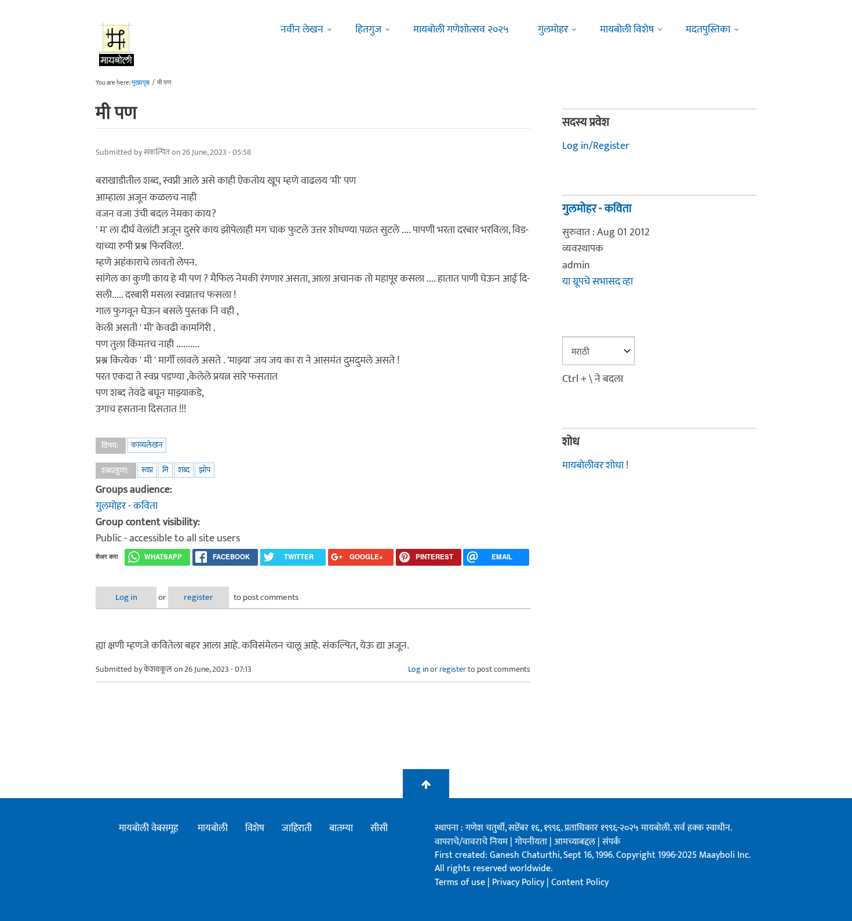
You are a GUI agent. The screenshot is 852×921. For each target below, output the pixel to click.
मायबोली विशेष (627, 29)
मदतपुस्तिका (708, 29)
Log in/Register (595, 146)
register (198, 597)
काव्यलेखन (146, 445)
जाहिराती (297, 828)
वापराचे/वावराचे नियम (471, 842)
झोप (204, 469)
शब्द (184, 469)
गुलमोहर (553, 29)
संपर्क (611, 842)
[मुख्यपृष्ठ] (117, 43)
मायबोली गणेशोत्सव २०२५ (461, 29)
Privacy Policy (519, 882)
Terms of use (460, 882)
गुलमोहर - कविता (127, 506)
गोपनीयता (532, 842)
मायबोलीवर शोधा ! (595, 465)
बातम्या (341, 828)
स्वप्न (147, 469)
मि (165, 469)
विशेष (254, 828)
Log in (126, 597)
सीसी (379, 828)
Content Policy (580, 882)
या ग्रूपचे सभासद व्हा (597, 281)
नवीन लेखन (302, 29)
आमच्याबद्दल (576, 842)
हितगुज (368, 29)
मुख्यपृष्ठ (141, 83)
